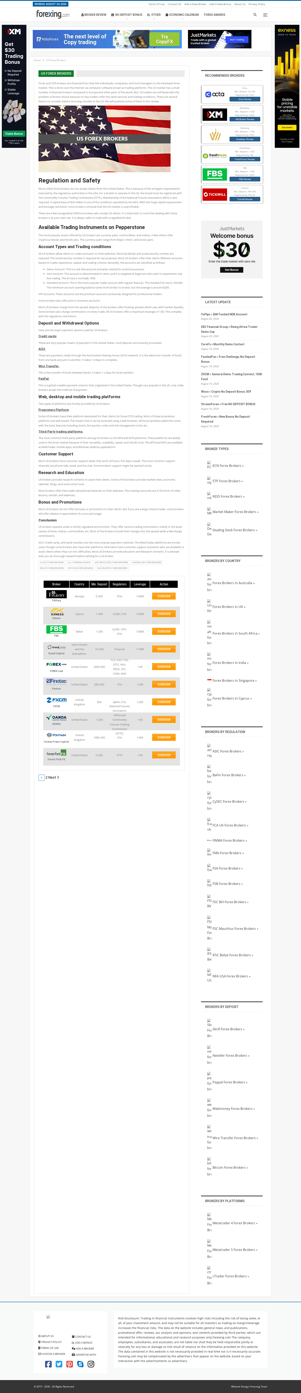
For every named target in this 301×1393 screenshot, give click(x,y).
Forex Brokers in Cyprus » (232, 698)
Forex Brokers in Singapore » (235, 680)
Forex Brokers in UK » (229, 606)
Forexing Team (258, 1386)
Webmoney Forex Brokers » (234, 1108)
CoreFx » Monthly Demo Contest (222, 344)
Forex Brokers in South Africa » (236, 633)
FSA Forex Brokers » (228, 868)
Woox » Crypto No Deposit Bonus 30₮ (226, 391)
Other (156, 14)
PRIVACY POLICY (51, 1342)
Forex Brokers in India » (231, 662)
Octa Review (244, 99)
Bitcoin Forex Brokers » (230, 1167)
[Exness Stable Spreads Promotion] (287, 86)
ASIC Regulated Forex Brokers (111, 562)
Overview (166, 597)
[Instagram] (91, 1366)
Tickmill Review (244, 199)
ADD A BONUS (83, 1342)
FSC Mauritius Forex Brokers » (235, 928)
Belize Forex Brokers (52, 568)
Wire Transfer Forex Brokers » (235, 1138)
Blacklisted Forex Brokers (112, 568)
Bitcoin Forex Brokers (80, 568)
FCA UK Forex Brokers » (230, 825)
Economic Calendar (184, 14)
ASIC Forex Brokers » (228, 751)
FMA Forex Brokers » (228, 853)
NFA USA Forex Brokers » (232, 976)
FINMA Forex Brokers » (230, 840)
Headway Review (244, 139)
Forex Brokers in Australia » (234, 583)
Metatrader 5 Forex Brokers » (235, 1249)
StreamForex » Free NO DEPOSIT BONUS (228, 404)
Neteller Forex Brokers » (231, 1055)
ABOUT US (47, 1336)
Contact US (174, 4)
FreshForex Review (245, 159)
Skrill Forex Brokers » (229, 1029)
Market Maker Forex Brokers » (236, 512)
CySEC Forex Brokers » (230, 801)
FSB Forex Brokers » (228, 883)
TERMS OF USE (49, 1348)
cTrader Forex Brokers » (231, 1276)
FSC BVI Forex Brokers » (231, 902)
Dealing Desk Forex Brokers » (235, 530)
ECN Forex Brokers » (228, 465)
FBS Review (245, 179)
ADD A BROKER (84, 1348)
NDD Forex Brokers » (229, 496)
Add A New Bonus (220, 4)
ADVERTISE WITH (85, 1355)
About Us (240, 4)
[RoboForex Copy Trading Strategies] (107, 39)
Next (52, 777)
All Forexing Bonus (79, 562)
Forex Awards (214, 14)
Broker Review (95, 14)
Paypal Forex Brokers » (230, 1082)
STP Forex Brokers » (228, 481)
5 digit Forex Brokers (51, 562)
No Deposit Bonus (128, 14)
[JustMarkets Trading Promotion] (219, 39)
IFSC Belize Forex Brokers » (233, 955)
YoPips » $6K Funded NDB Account (224, 314)
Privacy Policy (257, 4)
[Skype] (80, 1366)
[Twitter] (59, 1366)
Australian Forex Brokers (146, 562)
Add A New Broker (195, 4)
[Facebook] (48, 1366)
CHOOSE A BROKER (53, 1354)
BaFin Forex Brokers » (229, 775)
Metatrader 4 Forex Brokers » (235, 1223)
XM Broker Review (244, 119)
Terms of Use (156, 4)
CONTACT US (83, 1336)
